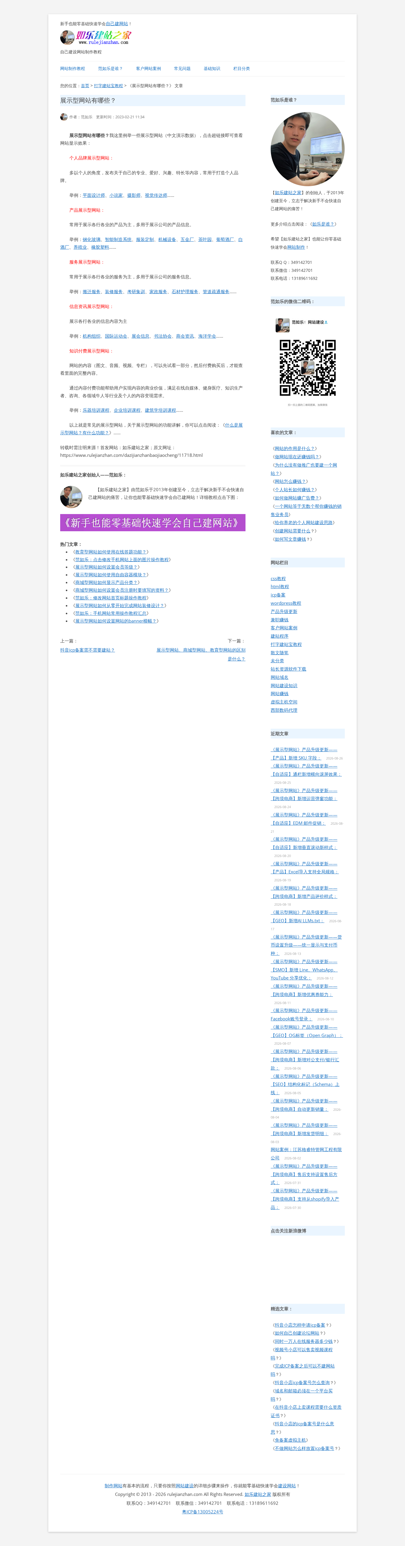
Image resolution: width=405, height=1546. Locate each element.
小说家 (116, 195)
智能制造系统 (118, 239)
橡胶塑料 (100, 247)
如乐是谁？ (323, 224)
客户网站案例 (148, 68)
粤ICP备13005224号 (202, 1512)
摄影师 (134, 195)
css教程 (278, 578)
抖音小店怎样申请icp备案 (300, 1325)
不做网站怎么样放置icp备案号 (304, 1448)
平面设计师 (94, 195)
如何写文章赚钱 (290, 539)
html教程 (280, 586)
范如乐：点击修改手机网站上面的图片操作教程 (122, 559)
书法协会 (163, 336)
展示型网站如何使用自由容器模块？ (110, 574)
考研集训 (136, 291)
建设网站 (287, 1485)
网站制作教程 (72, 68)
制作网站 (113, 1485)
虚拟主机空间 (284, 702)
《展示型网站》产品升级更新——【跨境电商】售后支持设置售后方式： (304, 1174)
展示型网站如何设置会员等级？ (106, 567)
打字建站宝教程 (108, 85)
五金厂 (187, 239)
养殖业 (80, 247)
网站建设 (185, 1485)
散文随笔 (279, 652)
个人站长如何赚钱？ (295, 489)
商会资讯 (185, 336)
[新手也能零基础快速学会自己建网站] (103, 43)
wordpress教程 (286, 603)
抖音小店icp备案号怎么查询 (302, 1382)
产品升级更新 (284, 611)
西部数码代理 (284, 710)
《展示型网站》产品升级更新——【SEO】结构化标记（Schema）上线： (305, 1084)
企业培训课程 (127, 410)
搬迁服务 (92, 291)
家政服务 (158, 291)
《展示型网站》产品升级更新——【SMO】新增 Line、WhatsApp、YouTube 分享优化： (304, 969)
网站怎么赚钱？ (290, 481)
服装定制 (145, 239)
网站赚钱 (279, 693)
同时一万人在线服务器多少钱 (304, 1341)
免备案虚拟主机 (290, 1440)
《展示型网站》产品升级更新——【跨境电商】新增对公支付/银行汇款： (305, 1059)
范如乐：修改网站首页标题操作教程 (110, 598)
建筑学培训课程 (160, 410)
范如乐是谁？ (110, 68)
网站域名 (279, 677)
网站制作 (296, 247)
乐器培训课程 (96, 410)
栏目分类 (241, 68)
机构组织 (92, 336)
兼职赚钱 (279, 620)
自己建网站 (117, 23)
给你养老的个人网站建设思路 (304, 522)
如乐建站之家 (288, 192)
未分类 (277, 660)
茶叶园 (205, 239)
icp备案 (278, 595)
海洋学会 (207, 336)
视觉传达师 (156, 195)
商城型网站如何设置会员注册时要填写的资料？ (122, 590)
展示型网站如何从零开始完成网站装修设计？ (119, 605)
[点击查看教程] (152, 529)
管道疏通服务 (216, 291)
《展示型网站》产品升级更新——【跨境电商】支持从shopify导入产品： (305, 1199)
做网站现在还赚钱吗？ (297, 457)
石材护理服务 (185, 291)
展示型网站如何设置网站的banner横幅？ (116, 621)
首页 (85, 85)
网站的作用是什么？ (295, 448)
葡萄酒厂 (225, 239)
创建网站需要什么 (292, 531)
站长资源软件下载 (288, 669)
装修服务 (114, 291)
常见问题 (182, 68)
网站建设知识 (284, 685)
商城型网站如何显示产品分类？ (106, 582)
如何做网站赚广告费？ (297, 498)
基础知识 (212, 68)
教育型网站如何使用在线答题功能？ (110, 552)
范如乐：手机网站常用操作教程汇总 (110, 613)
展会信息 (140, 336)
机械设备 (167, 239)
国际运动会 (116, 336)
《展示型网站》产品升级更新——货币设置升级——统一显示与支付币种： (306, 945)
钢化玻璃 (92, 239)
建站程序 (279, 636)
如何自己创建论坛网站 (297, 1333)
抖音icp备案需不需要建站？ (87, 650)
